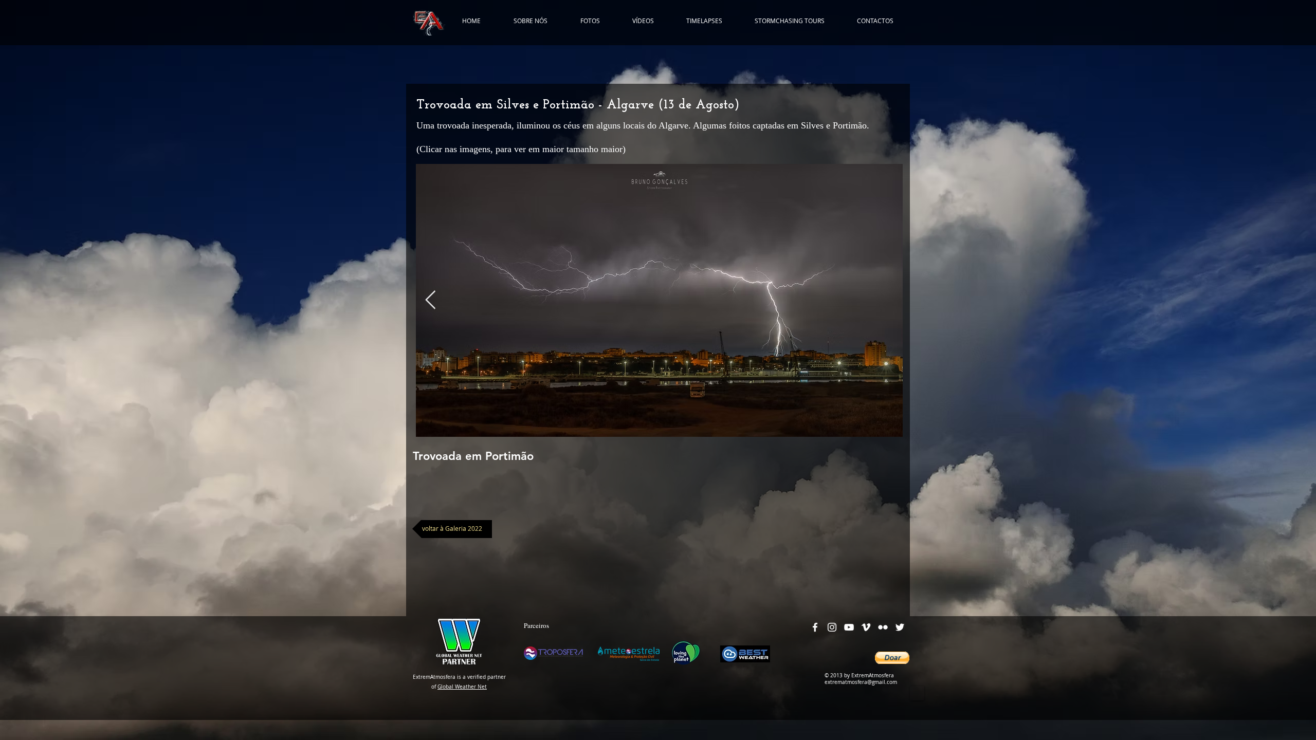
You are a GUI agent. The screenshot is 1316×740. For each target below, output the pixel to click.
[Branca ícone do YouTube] (849, 627)
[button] (892, 658)
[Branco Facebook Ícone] (815, 627)
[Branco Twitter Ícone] (900, 627)
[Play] (917, 693)
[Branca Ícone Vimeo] (866, 627)
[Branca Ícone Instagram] (832, 627)
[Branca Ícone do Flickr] (883, 627)
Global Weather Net (462, 686)
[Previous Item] (430, 300)
